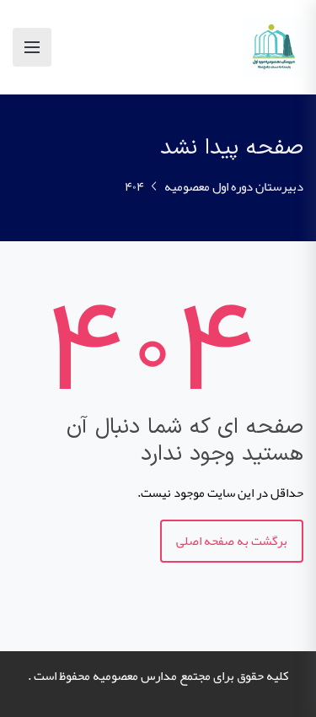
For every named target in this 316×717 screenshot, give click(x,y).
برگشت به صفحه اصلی (231, 540)
